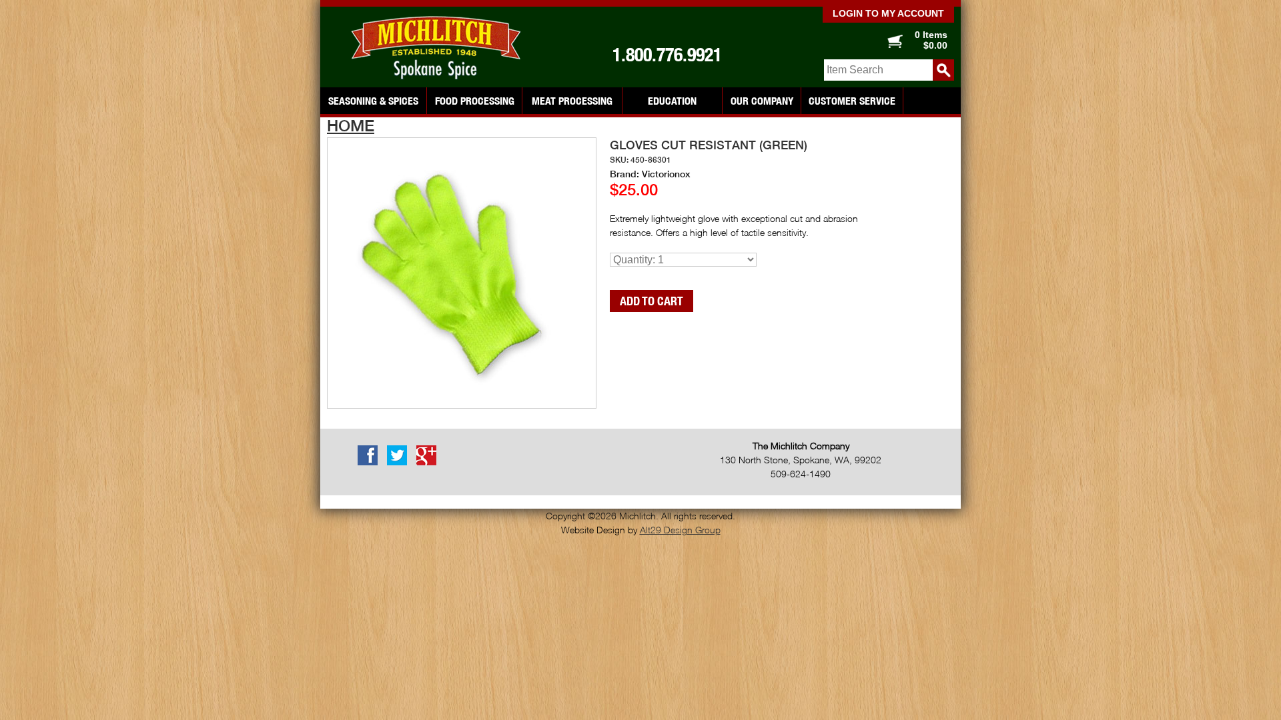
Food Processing (474, 100)
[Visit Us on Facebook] (371, 462)
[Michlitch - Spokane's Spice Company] (440, 48)
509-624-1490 (801, 473)
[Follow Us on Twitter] (400, 462)
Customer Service (852, 100)
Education (672, 100)
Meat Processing (572, 100)
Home (350, 125)
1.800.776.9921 (667, 54)
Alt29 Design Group (680, 529)
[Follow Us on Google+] (429, 462)
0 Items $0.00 (931, 40)
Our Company (762, 100)
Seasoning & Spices (373, 100)
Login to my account (888, 13)
